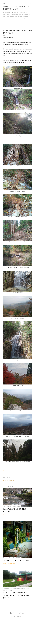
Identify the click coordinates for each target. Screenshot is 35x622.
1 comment (11, 514)
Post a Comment (8, 480)
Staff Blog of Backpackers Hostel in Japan (16, 8)
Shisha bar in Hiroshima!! (16, 560)
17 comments (11, 563)
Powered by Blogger (19, 613)
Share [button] (4, 471)
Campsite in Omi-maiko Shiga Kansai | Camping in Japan (16, 595)
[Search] (31, 3)
